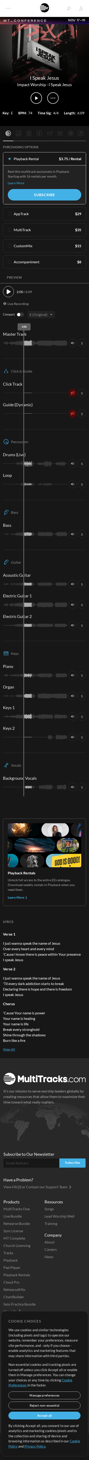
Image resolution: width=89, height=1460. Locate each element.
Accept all (44, 1415)
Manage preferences (44, 1395)
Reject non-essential (45, 1405)
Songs (49, 1209)
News (48, 1256)
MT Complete (14, 1238)
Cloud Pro (11, 1282)
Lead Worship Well (59, 1216)
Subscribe (44, 194)
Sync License (13, 1231)
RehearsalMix (14, 1289)
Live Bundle (12, 1216)
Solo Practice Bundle (19, 1304)
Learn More (16, 183)
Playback (10, 1260)
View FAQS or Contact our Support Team (35, 1187)
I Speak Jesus (60, 84)
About (49, 1242)
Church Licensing (16, 1245)
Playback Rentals (16, 1275)
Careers (50, 1249)
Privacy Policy (34, 1446)
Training (50, 1223)
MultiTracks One (16, 1209)
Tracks (8, 1253)
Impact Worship (31, 84)
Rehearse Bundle (16, 1223)
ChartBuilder (13, 1297)
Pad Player (11, 1267)
